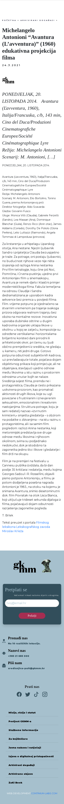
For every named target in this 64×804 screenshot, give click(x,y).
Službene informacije (23, 730)
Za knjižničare (18, 739)
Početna (9, 20)
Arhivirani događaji (37, 20)
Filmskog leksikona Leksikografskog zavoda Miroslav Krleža (26, 527)
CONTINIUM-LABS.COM (44, 793)
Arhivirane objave (21, 774)
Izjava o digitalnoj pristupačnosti (31, 756)
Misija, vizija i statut (22, 712)
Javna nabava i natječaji (25, 747)
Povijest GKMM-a (20, 721)
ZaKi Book (15, 782)
